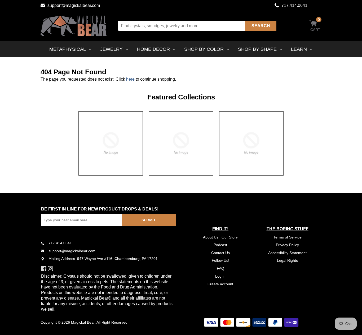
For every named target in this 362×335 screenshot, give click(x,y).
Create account (220, 284)
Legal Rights (287, 260)
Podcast (220, 245)
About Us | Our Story (220, 237)
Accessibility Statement (287, 253)
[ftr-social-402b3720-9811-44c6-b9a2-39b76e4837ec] (44, 268)
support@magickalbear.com (73, 5)
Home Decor (153, 49)
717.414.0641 (294, 5)
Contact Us (220, 253)
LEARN (299, 49)
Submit (149, 220)
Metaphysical (67, 49)
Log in (220, 276)
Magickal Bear (83, 322)
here (130, 79)
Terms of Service (287, 237)
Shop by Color (204, 49)
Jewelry (111, 49)
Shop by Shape (257, 49)
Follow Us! (220, 260)
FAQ (220, 268)
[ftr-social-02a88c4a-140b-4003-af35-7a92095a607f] (51, 268)
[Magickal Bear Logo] (74, 26)
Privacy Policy (287, 245)
